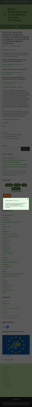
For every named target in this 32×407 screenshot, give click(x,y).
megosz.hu (16, 200)
